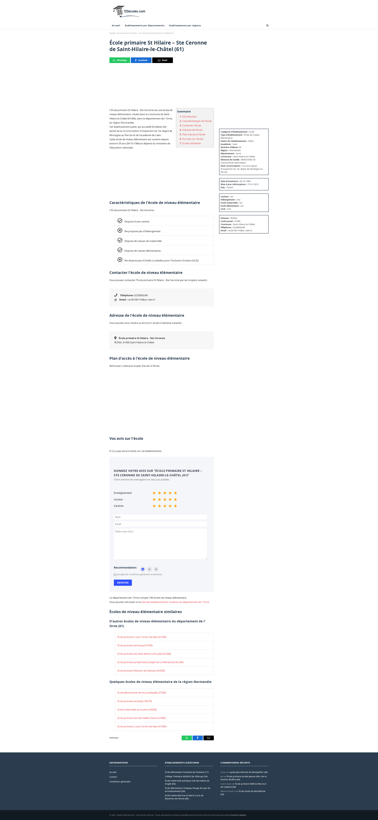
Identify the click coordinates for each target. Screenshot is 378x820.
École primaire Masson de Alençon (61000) (141, 670)
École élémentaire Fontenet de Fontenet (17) (186, 772)
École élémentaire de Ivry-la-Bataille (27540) (141, 692)
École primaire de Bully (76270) (134, 701)
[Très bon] (170, 493)
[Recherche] (267, 25)
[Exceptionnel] (175, 493)
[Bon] (164, 493)
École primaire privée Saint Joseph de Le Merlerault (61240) (150, 662)
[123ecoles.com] (129, 10)
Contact (113, 776)
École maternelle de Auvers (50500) (137, 709)
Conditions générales (120, 781)
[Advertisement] (161, 87)
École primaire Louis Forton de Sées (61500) (141, 637)
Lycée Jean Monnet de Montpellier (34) (249, 772)
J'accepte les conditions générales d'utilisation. (140, 574)
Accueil (116, 25)
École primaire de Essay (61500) (135, 645)
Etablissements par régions (185, 25)
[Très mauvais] (154, 493)
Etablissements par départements (144, 25)
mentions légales (238, 815)
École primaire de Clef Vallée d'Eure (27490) (141, 718)
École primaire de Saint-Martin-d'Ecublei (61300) (144, 653)
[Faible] (159, 493)
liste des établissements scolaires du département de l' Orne (175, 602)
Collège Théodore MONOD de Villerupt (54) (186, 776)
